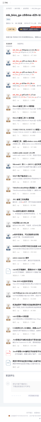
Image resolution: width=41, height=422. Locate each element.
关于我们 (29, 413)
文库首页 (9, 8)
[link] (9, 8)
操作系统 (17, 8)
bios (8, 19)
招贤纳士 (37, 413)
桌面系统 (26, 8)
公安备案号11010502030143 (19, 416)
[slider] (16, 396)
